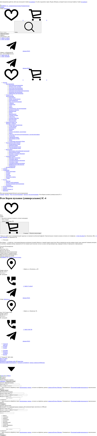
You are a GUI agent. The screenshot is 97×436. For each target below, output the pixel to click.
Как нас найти (3, 358)
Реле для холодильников (15, 101)
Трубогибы (12, 136)
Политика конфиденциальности (8, 362)
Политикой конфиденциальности (79, 387)
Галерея (5, 187)
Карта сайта (3, 360)
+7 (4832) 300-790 (4, 55)
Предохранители (13, 100)
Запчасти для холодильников (10, 95)
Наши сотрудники (10, 171)
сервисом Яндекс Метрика (55, 387)
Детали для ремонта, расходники (17, 131)
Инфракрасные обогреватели (16, 164)
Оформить (2, 381)
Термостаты (12, 104)
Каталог (5, 82)
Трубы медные (13, 126)
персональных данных (25, 387)
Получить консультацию (35, 233)
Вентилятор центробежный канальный (19, 151)
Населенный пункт (5, 411)
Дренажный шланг (14, 137)
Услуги (5, 179)
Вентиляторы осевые (14, 152)
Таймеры (11, 103)
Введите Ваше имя (5, 393)
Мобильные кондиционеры (16, 93)
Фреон (11, 112)
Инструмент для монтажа (15, 125)
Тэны (10, 105)
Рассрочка (8, 185)
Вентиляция (9, 149)
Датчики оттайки (13, 115)
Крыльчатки (12, 97)
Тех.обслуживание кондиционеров (15, 183)
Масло (10, 107)
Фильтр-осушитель (14, 110)
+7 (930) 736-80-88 (4, 56)
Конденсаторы (13, 119)
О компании (6, 170)
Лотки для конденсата (14, 99)
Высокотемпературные (15, 146)
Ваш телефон (3, 385)
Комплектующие (13, 145)
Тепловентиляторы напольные (17, 160)
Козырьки (11, 129)
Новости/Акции (8, 189)
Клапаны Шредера (14, 118)
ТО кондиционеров (8, 186)
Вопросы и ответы (11, 177)
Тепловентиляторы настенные (17, 163)
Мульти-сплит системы (15, 86)
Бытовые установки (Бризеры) (17, 153)
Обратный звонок (4, 33)
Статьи (8, 178)
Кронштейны (12, 127)
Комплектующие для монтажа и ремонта (11, 123)
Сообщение (3, 399)
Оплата (8, 174)
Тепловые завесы (13, 159)
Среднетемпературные (15, 148)
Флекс (10, 140)
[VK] (1, 375)
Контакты (5, 190)
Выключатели (12, 114)
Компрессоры (12, 111)
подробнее (32, 2)
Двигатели (12, 116)
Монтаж (8, 181)
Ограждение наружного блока (17, 141)
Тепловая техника (10, 156)
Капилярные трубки (14, 138)
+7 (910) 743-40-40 (4, 39)
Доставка (8, 175)
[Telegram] (5, 375)
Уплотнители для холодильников (17, 108)
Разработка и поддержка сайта (8, 361)
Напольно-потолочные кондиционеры (19, 90)
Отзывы (8, 172)
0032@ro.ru (7, 8)
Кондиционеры (10, 84)
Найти (16, 32)
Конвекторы (12, 166)
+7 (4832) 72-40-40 (4, 38)
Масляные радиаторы (14, 157)
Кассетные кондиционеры (16, 88)
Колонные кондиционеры (15, 92)
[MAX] (9, 375)
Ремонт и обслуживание (12, 182)
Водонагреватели (10, 167)
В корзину (25, 233)
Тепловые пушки (13, 162)
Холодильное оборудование (13, 142)
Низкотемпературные (14, 144)
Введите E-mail (4, 396)
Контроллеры (12, 120)
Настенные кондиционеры (16, 85)
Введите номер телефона (6, 395)
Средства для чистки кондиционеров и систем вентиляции (24, 134)
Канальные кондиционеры (16, 89)
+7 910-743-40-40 (80, 236)
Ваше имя (2, 384)
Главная (5, 168)
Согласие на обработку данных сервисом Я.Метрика (31, 362)
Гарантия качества (5, 344)
